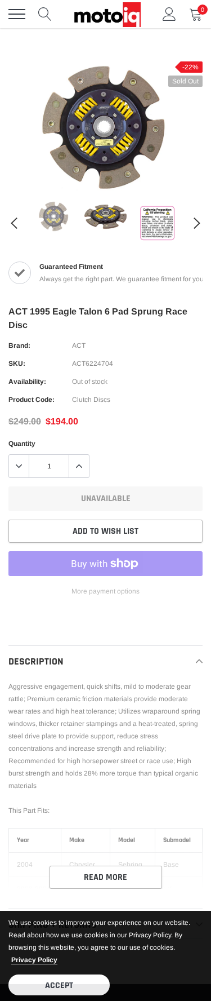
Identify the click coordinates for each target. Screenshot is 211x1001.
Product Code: (31, 400)
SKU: (16, 363)
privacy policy (34, 960)
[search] (45, 14)
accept (59, 985)
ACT (79, 345)
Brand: (19, 345)
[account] (169, 14)
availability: (27, 382)
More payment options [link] (105, 591)
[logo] (107, 14)
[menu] (16, 14)
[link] (54, 216)
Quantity (21, 444)
